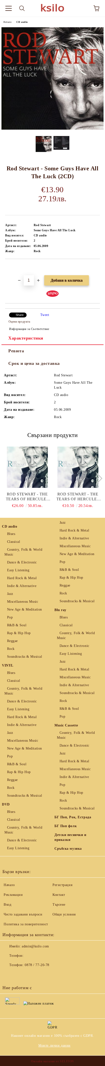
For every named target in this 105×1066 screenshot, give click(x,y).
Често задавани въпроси (23, 914)
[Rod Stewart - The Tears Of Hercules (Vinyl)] (27, 467)
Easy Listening (18, 570)
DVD (6, 804)
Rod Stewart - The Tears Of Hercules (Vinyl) (27, 497)
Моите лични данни (54, 1045)
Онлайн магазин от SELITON (52, 1061)
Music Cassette (66, 725)
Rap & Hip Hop (19, 633)
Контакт (58, 895)
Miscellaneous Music (22, 601)
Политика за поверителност (26, 924)
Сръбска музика (68, 848)
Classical (13, 542)
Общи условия (64, 914)
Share (20, 315)
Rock (11, 649)
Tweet (44, 315)
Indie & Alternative (21, 586)
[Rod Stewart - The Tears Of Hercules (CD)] (77, 467)
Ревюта (16, 350)
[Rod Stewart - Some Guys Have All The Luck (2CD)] (52, 128)
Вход (7, 904)
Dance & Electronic (22, 562)
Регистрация (62, 885)
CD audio (22, 22)
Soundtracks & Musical (24, 656)
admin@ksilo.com (35, 946)
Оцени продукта (19, 321)
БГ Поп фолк (65, 826)
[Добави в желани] (96, 267)
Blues (11, 534)
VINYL (7, 665)
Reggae (12, 641)
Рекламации (13, 895)
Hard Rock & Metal (22, 578)
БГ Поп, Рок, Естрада (72, 817)
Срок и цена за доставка (34, 363)
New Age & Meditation (24, 609)
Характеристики (25, 338)
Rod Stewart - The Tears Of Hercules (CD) (77, 497)
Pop (10, 617)
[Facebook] (9, 975)
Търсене (58, 904)
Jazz (10, 594)
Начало (7, 22)
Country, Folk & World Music (23, 552)
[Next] (96, 478)
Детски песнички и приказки (70, 837)
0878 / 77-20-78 (37, 965)
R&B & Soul (16, 625)
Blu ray (60, 610)
